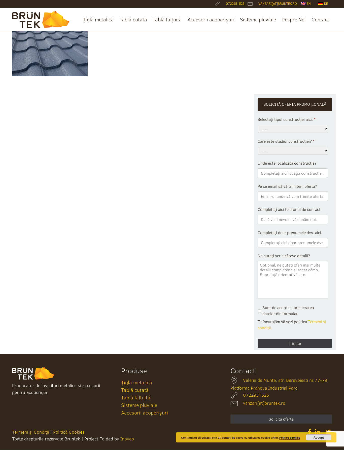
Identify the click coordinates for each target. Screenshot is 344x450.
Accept (319, 437)
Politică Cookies (69, 432)
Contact (320, 19)
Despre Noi (294, 19)
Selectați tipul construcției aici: (287, 119)
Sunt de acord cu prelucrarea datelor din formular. (288, 310)
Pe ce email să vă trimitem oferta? (287, 186)
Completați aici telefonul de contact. (290, 209)
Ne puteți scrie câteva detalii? (284, 255)
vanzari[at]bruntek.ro (264, 403)
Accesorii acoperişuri (211, 19)
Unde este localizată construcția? (287, 163)
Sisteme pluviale (258, 19)
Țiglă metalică (98, 19)
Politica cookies (289, 437)
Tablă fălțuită (167, 19)
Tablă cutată (133, 19)
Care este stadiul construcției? (286, 141)
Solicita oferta (281, 419)
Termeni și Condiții (30, 432)
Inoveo (127, 439)
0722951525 (256, 395)
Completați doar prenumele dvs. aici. (290, 232)
